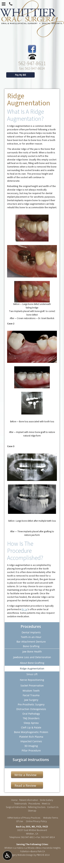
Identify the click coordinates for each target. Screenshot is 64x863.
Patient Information (28, 800)
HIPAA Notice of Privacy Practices (23, 818)
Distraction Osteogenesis (31, 709)
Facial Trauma (31, 695)
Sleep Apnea (31, 723)
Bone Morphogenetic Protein (31, 732)
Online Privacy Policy (36, 821)
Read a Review (25, 785)
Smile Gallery (46, 800)
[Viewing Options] (7, 855)
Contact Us (52, 807)
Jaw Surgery (31, 700)
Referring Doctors (36, 807)
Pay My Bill (20, 75)
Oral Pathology (31, 713)
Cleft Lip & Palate (31, 727)
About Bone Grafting (32, 663)
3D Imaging (31, 746)
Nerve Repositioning (32, 680)
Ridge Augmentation (32, 668)
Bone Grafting (31, 646)
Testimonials (20, 803)
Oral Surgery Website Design (18, 855)
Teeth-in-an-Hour (31, 637)
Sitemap (32, 811)
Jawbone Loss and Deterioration (32, 657)
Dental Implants (31, 632)
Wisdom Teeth (31, 690)
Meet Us (46, 803)
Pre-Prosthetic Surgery (31, 704)
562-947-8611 (32, 63)
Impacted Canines (31, 741)
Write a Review (25, 775)
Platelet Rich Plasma (31, 736)
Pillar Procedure (31, 750)
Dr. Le (24, 609)
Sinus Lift (32, 674)
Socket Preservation (32, 685)
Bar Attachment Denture (31, 641)
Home (14, 800)
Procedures (31, 626)
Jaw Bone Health (32, 651)
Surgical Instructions (31, 759)
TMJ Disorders (31, 718)
